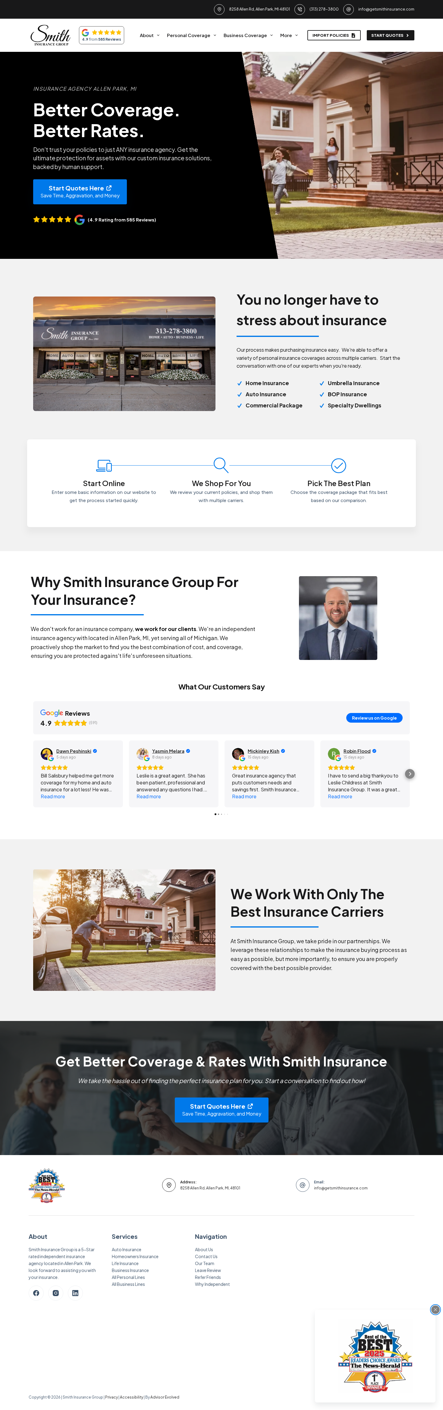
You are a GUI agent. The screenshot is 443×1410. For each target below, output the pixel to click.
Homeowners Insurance (135, 1256)
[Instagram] (55, 1293)
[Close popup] (435, 1309)
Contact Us (206, 1256)
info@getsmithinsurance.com (386, 9)
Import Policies (331, 35)
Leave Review (208, 1270)
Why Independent (212, 1284)
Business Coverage (245, 35)
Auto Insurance (126, 1249)
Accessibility (131, 1397)
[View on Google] (47, 754)
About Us (204, 1249)
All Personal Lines (128, 1277)
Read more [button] (53, 796)
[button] (33, 774)
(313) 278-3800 (324, 9)
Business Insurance (130, 1270)
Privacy (111, 1397)
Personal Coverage (188, 35)
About (147, 35)
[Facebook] (36, 1293)
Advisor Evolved (164, 1397)
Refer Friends (208, 1277)
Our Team (204, 1263)
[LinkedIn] (75, 1293)
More (286, 35)
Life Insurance (125, 1263)
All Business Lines (128, 1284)
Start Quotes (387, 35)
